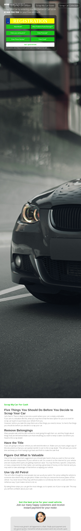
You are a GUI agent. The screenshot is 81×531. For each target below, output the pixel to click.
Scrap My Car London (21, 5)
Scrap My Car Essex (45, 5)
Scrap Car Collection (68, 5)
